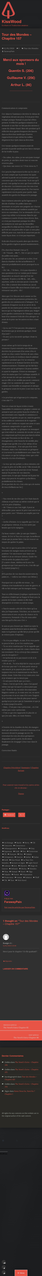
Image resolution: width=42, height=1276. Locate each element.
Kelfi (6, 860)
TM (5, 880)
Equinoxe (8, 851)
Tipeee (21, 793)
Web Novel (21, 880)
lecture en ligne (18, 863)
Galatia (29, 854)
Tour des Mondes (31, 48)
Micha (23, 869)
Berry (27, 843)
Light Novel (33, 863)
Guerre (20, 857)
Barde (19, 843)
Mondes (33, 869)
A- (4, 1273)
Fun (21, 854)
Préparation (27, 874)
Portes (16, 874)
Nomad (14, 871)
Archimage (8, 843)
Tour (12, 880)
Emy (32, 848)
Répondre (8, 961)
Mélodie (14, 869)
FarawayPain (9, 51)
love (15, 866)
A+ (5, 1263)
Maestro (23, 866)
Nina (6, 871)
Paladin (7, 874)
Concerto (8, 845)
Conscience (20, 845)
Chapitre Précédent (11, 767)
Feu (24, 851)
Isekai (28, 857)
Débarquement (10, 848)
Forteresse (33, 851)
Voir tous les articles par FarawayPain (19, 907)
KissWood (11, 21)
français (13, 854)
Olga (30, 871)
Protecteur (8, 877)
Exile (17, 851)
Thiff (37, 877)
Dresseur (24, 848)
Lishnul (7, 866)
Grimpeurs (8, 857)
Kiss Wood (15, 860)
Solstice (28, 877)
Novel (23, 871)
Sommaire (26, 767)
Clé (34, 843)
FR (5, 854)
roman (19, 877)
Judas (36, 857)
